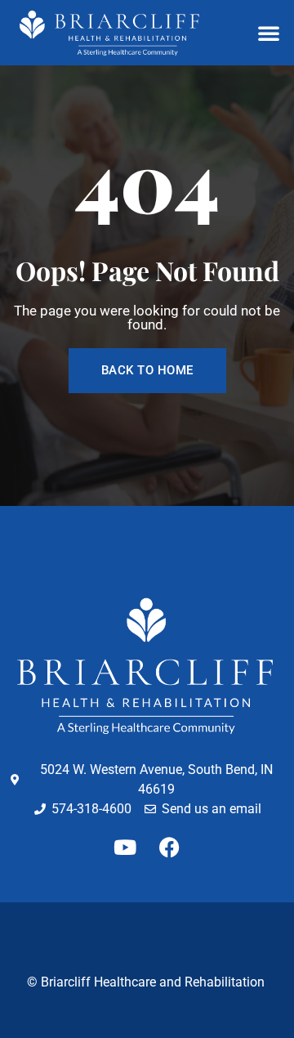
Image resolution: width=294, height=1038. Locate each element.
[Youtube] (125, 847)
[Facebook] (169, 847)
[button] (269, 33)
